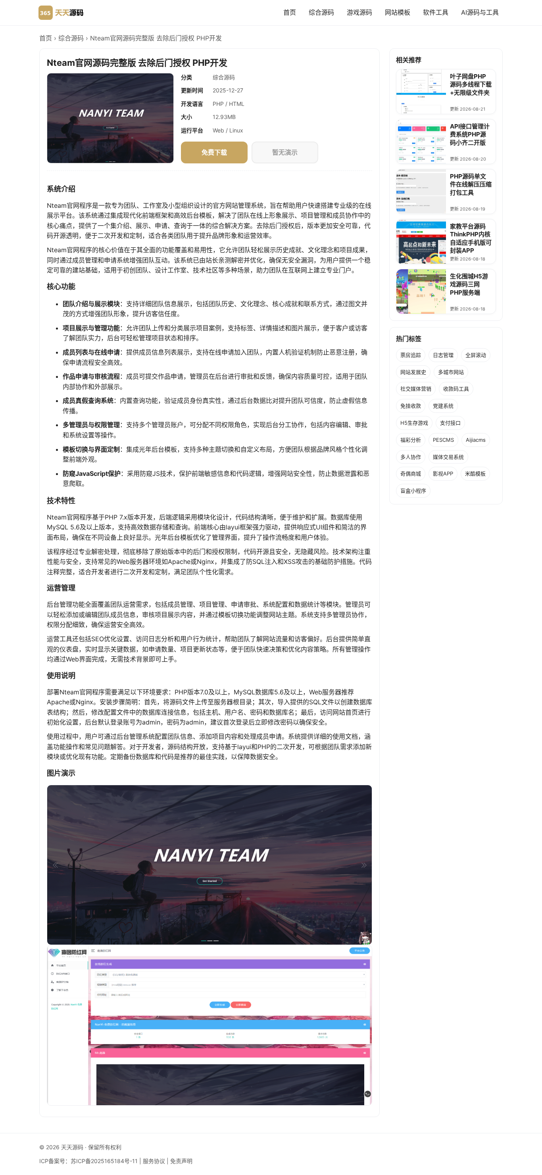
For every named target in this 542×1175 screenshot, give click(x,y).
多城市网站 (451, 372)
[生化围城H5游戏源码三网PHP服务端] (421, 291)
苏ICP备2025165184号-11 (104, 1161)
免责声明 (181, 1161)
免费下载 (214, 152)
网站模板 (397, 12)
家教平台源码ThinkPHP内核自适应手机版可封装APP (471, 238)
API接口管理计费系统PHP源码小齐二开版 (470, 134)
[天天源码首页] (60, 13)
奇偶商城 (410, 473)
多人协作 (410, 457)
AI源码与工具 (480, 12)
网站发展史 (413, 372)
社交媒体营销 (415, 388)
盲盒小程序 (413, 490)
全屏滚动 (475, 355)
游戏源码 (359, 12)
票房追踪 (410, 355)
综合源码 (321, 12)
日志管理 (443, 355)
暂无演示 (285, 152)
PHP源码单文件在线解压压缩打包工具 (471, 184)
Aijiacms (476, 440)
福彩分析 (410, 440)
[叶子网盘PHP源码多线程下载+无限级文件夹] (421, 91)
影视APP (443, 473)
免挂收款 (410, 406)
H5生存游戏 (414, 423)
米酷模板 (475, 473)
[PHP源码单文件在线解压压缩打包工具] (421, 191)
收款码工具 (456, 388)
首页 (289, 12)
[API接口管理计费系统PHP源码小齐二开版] (421, 141)
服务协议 (154, 1161)
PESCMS (443, 440)
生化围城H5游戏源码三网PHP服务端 (469, 284)
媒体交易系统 (448, 457)
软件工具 (435, 12)
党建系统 (443, 406)
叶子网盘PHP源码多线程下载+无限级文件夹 (471, 84)
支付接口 (450, 423)
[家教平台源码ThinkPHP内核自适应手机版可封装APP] (421, 241)
